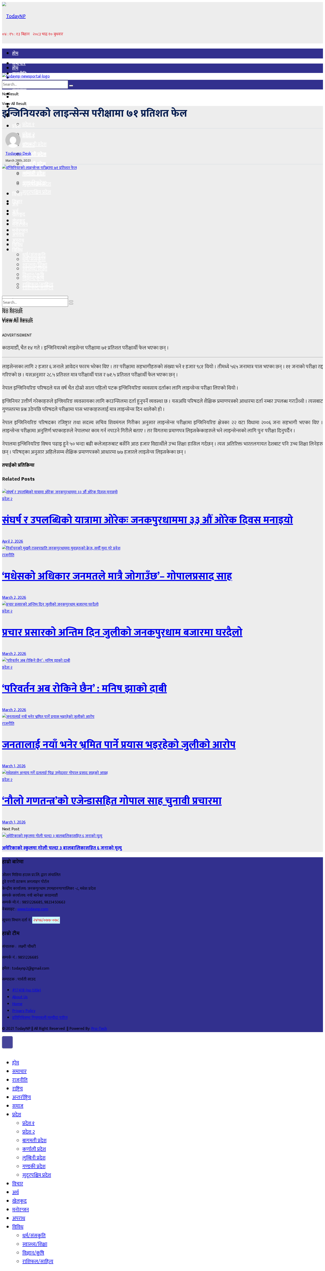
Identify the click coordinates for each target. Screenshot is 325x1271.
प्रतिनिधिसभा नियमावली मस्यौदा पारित (40, 1017)
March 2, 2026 (14, 597)
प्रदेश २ (28, 145)
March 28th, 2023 (18, 160)
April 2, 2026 (12, 541)
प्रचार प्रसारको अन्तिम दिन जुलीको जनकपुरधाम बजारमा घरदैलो (122, 632)
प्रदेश (16, 126)
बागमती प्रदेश (34, 154)
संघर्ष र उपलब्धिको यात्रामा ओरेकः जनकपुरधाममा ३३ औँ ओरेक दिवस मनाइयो (147, 520)
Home (17, 1004)
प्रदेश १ (28, 124)
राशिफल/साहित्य (37, 287)
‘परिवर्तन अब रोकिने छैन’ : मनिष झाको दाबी (84, 688)
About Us (20, 997)
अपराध (18, 240)
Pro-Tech (99, 1028)
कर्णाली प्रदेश (34, 164)
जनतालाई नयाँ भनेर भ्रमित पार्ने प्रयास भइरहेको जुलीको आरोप (119, 745)
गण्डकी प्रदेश (33, 182)
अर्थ (15, 211)
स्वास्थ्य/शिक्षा (34, 269)
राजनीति (8, 555)
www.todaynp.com (32, 909)
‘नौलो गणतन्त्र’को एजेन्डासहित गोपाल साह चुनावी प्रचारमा (112, 801)
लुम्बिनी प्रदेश (33, 173)
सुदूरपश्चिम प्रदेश (36, 192)
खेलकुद (18, 214)
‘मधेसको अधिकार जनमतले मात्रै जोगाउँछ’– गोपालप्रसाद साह (117, 576)
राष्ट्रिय (17, 1088)
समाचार (19, 64)
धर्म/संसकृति (34, 259)
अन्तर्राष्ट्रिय (21, 1097)
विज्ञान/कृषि (33, 278)
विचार (17, 202)
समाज (17, 1106)
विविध (17, 250)
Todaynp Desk (18, 153)
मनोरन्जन (20, 231)
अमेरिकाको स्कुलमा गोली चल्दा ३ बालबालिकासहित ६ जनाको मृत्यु (62, 848)
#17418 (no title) (26, 990)
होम (15, 53)
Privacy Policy (23, 1010)
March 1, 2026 (14, 766)
